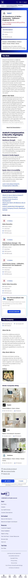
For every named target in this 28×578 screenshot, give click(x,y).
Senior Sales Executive (9, 284)
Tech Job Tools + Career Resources (10, 536)
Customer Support (6, 528)
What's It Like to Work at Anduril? (12, 195)
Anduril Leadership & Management (13, 206)
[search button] (17, 2)
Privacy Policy (14, 560)
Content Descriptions (6, 512)
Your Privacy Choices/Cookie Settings (14, 565)
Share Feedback (5, 531)
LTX (8, 430)
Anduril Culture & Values (10, 197)
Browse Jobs (4, 539)
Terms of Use (14, 563)
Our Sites (3, 548)
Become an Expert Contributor (9, 521)
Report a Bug (4, 533)
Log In (25, 2)
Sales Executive (7, 224)
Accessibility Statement (14, 555)
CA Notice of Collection (14, 567)
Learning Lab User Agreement (14, 553)
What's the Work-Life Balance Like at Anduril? (13, 203)
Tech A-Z (3, 542)
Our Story (3, 504)
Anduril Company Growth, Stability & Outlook (13, 209)
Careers (3, 507)
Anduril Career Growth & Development (10, 200)
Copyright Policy (14, 558)
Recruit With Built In (6, 519)
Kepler (9, 405)
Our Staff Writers (5, 509)
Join (20, 2)
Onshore (10, 455)
